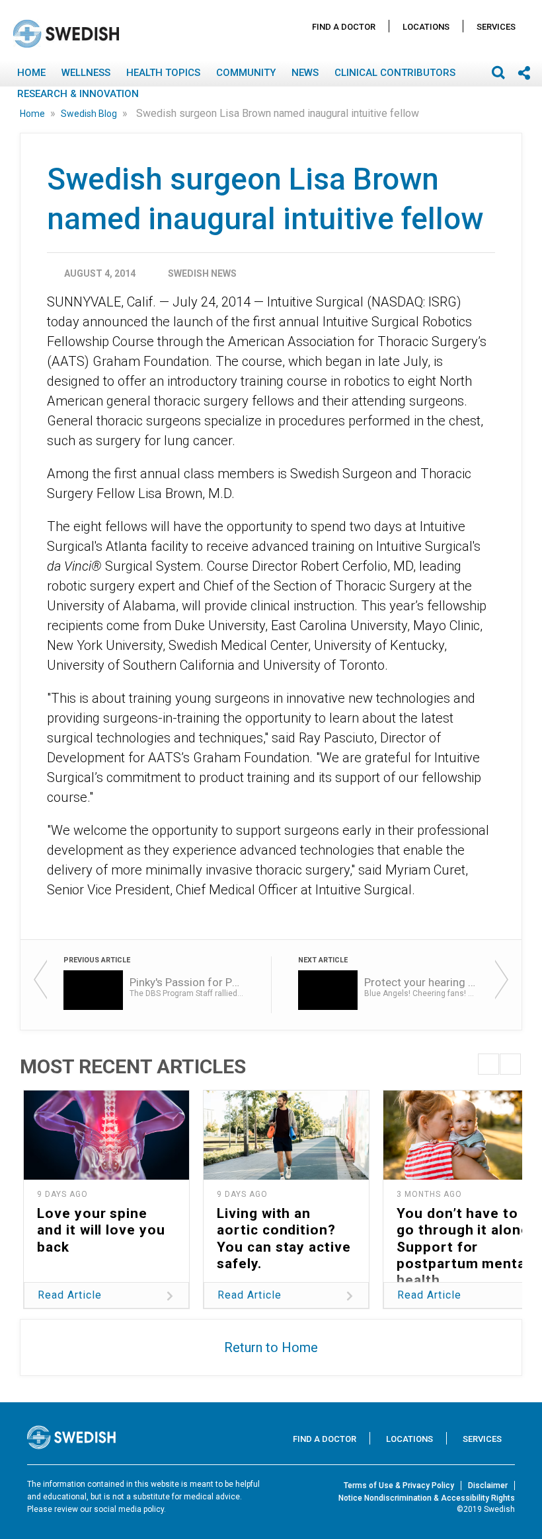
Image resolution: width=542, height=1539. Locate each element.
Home (31, 73)
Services (496, 27)
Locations (426, 27)
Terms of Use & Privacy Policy (399, 1485)
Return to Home (271, 1347)
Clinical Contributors (394, 73)
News (305, 73)
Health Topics (163, 73)
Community (246, 73)
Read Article (70, 1295)
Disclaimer (488, 1485)
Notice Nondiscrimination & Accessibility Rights (426, 1498)
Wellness (85, 73)
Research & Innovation (78, 94)
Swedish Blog (90, 113)
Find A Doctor (343, 27)
